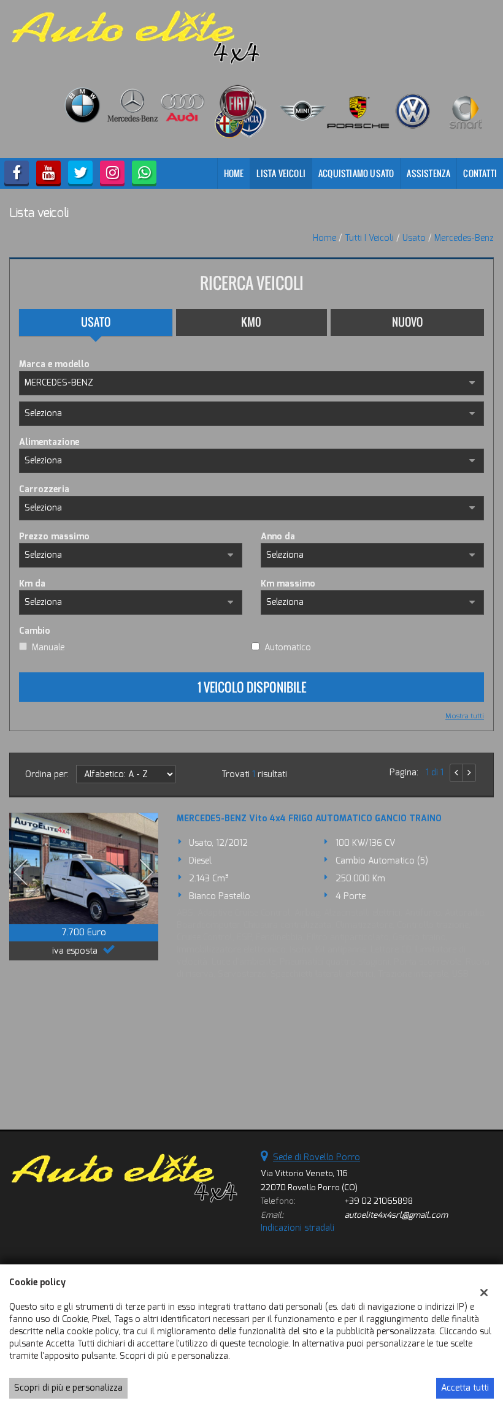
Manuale (48, 647)
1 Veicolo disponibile (252, 687)
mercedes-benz (464, 238)
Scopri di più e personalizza (68, 1388)
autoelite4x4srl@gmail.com (396, 1215)
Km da (32, 584)
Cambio (34, 631)
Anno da (278, 536)
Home (234, 173)
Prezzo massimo (54, 536)
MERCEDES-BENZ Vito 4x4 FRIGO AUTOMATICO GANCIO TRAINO (309, 818)
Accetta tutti (465, 1388)
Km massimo (288, 584)
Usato (95, 322)
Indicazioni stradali (297, 1228)
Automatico (287, 647)
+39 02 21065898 (379, 1201)
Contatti (480, 173)
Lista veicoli (280, 173)
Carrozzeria (44, 489)
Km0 (251, 322)
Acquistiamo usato (356, 173)
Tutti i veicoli (369, 238)
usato (414, 238)
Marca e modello (54, 364)
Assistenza (428, 173)
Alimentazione (49, 442)
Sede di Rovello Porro (316, 1157)
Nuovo (407, 322)
